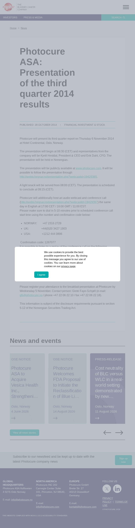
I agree (41, 274)
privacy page (68, 266)
